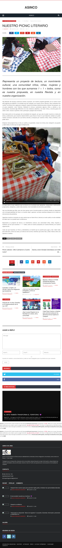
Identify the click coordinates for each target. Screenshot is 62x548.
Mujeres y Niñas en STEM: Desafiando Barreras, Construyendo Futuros (50, 281)
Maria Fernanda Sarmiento (10, 294)
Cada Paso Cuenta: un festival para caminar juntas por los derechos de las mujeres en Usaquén (51, 313)
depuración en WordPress (52, 425)
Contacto (5, 545)
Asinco (31, 7)
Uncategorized (55, 276)
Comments (19, 483)
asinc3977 (6, 29)
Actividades (13, 21)
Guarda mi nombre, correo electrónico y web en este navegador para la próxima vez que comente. (29, 358)
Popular (11, 483)
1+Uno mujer (50, 544)
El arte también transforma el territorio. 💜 (22, 415)
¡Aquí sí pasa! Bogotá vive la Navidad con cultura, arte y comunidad (31, 313)
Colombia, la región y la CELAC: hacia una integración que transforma (11, 289)
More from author (19, 272)
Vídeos (32, 544)
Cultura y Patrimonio (28, 279)
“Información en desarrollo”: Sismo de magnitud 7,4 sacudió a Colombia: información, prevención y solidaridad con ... (35, 513)
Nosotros (19, 544)
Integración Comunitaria (9, 544)
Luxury (12, 238)
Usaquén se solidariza (16, 504)
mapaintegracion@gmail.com (11, 478)
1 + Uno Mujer (6, 21)
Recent (4, 483)
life (8, 238)
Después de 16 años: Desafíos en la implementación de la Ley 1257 (11, 304)
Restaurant (18, 238)
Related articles (8, 272)
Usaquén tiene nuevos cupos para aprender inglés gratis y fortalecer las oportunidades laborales (35, 488)
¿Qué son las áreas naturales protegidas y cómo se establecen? (31, 290)
